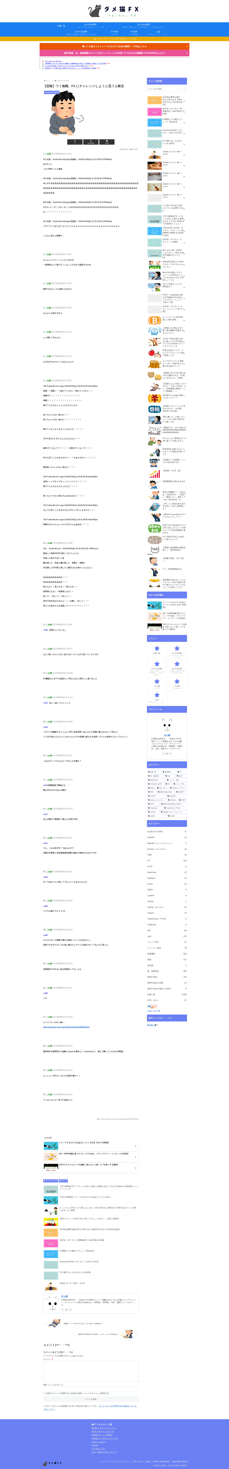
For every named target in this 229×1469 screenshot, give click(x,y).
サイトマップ (106, 1461)
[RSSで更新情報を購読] (70, 1309)
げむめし (151, 1025)
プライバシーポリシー (122, 1461)
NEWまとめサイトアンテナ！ (104, 1428)
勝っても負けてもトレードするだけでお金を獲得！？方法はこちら (114, 46)
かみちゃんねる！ (99, 1442)
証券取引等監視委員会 (161, 1461)
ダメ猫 (64, 1296)
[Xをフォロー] (62, 1309)
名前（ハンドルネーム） (53, 1385)
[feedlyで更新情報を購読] (66, 1309)
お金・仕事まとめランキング (103, 1452)
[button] (184, 89)
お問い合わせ (138, 1461)
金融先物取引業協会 (179, 1461)
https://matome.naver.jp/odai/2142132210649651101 (66, 1027)
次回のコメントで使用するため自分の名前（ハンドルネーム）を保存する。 (78, 1393)
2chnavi (94, 1445)
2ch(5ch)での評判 (51, 1181)
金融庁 (147, 1461)
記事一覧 (64, 1181)
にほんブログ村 (153, 1011)
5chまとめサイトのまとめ (102, 1432)
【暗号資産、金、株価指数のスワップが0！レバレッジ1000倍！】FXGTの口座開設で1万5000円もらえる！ (114, 53)
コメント (48, 1359)
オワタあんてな (98, 1449)
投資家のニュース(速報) (101, 1435)
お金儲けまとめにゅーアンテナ (104, 1438)
